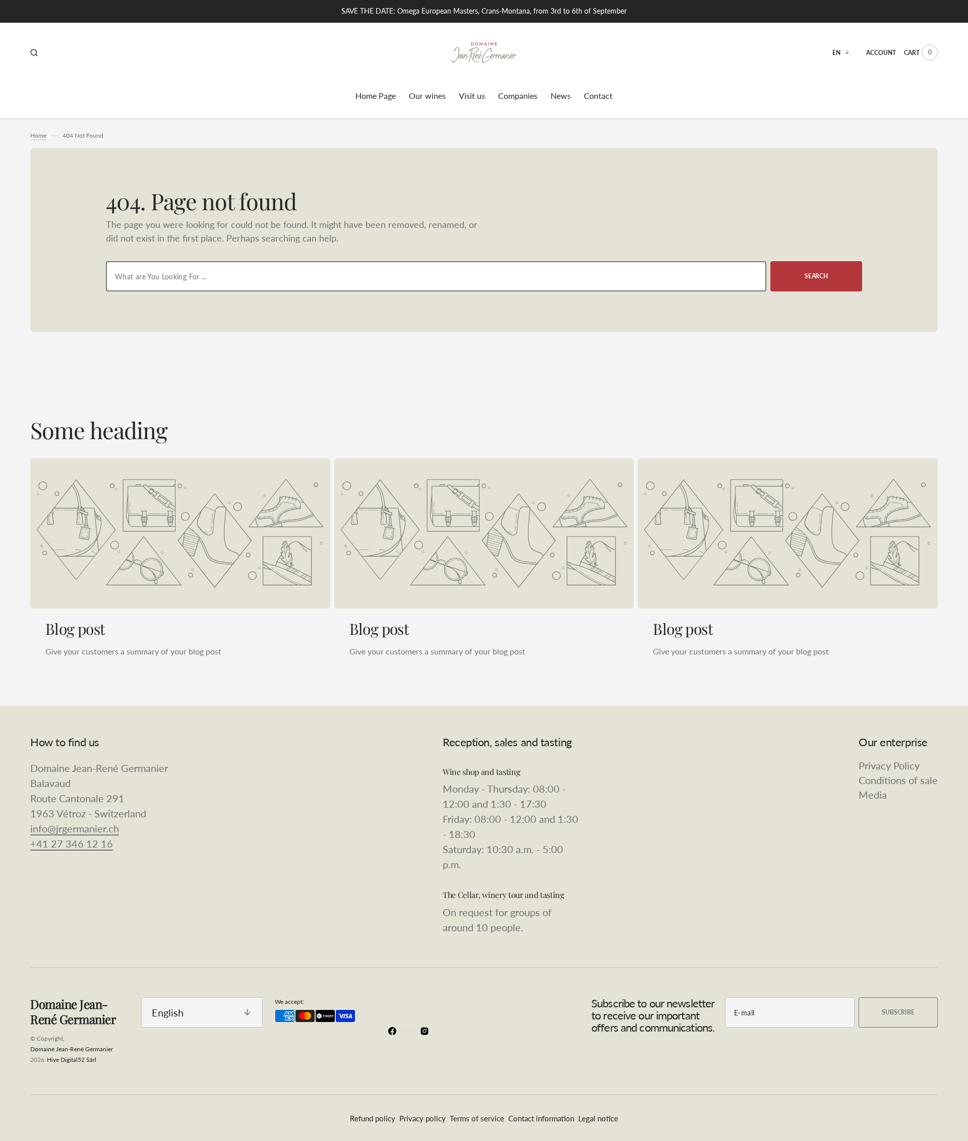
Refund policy (372, 1118)
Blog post (75, 629)
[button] (34, 52)
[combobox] (436, 276)
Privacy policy (422, 1118)
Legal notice (598, 1118)
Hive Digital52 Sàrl (71, 1059)
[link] (180, 533)
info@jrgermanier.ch (74, 828)
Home (38, 135)
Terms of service (477, 1118)
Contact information (541, 1118)
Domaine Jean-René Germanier (71, 1049)
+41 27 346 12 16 (71, 843)
